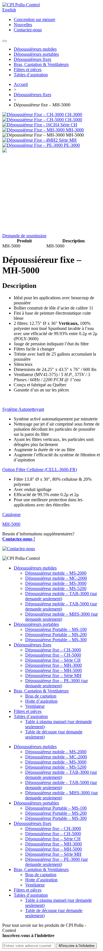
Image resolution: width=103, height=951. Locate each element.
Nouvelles (23, 24)
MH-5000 (11, 524)
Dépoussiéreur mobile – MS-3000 (55, 583)
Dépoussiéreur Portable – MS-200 (56, 634)
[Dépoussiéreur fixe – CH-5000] (33, 119)
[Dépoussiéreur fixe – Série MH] (30, 140)
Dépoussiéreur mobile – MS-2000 (55, 573)
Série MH (68, 140)
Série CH (68, 124)
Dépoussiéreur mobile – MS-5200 (55, 588)
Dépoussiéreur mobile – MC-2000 (56, 578)
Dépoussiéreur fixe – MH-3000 (53, 665)
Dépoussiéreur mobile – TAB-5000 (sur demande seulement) (61, 606)
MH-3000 (75, 129)
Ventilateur (35, 706)
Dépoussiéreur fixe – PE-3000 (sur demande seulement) (56, 683)
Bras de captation (40, 696)
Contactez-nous (28, 29)
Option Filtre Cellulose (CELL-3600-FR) (39, 469)
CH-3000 (73, 114)
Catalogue (11, 514)
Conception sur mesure (34, 19)
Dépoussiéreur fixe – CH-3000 (53, 649)
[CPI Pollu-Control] (21, 4)
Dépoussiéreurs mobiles (35, 49)
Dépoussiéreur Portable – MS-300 (56, 639)
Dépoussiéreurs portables (36, 54)
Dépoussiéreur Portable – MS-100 (56, 629)
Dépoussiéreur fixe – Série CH (53, 660)
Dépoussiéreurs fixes (32, 59)
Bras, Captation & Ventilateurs (41, 64)
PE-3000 (72, 145)
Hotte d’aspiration (41, 701)
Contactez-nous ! (18, 539)
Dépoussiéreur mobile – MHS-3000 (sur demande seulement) (61, 617)
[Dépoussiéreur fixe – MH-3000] (34, 129)
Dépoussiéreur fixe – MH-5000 (53, 670)
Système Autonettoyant (23, 409)
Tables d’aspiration (31, 74)
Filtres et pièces (27, 69)
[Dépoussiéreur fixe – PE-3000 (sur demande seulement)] (33, 145)
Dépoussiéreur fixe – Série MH (53, 675)
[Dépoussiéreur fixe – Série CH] (31, 124)
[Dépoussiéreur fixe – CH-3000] (33, 114)
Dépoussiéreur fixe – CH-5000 (53, 655)
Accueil (21, 84)
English (9, 9)
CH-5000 (73, 119)
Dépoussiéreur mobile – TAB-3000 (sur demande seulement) (61, 596)
